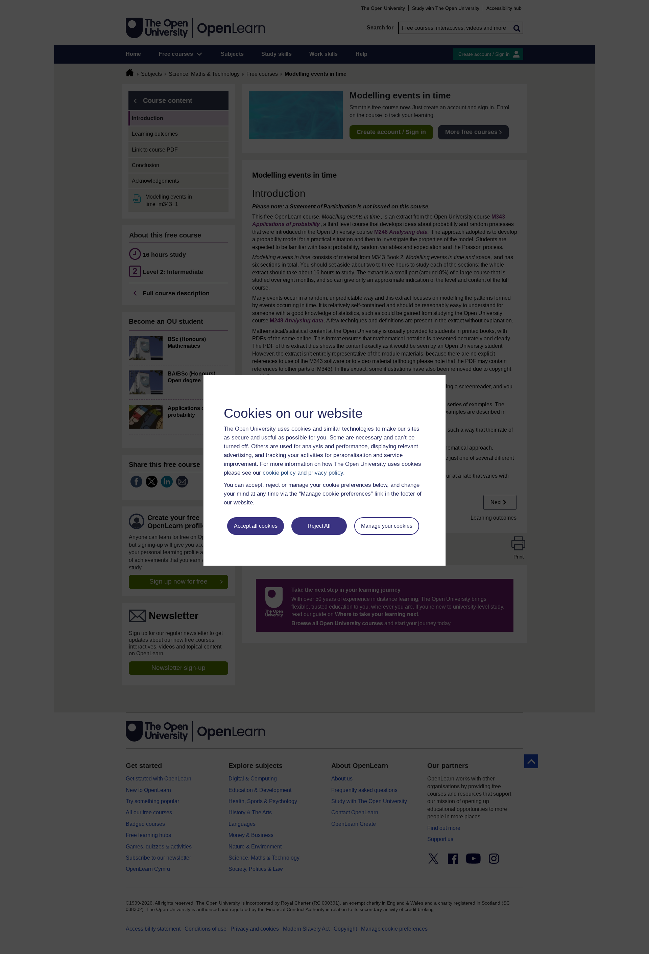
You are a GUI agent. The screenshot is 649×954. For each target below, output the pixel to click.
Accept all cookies (256, 526)
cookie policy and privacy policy (303, 473)
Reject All (319, 526)
